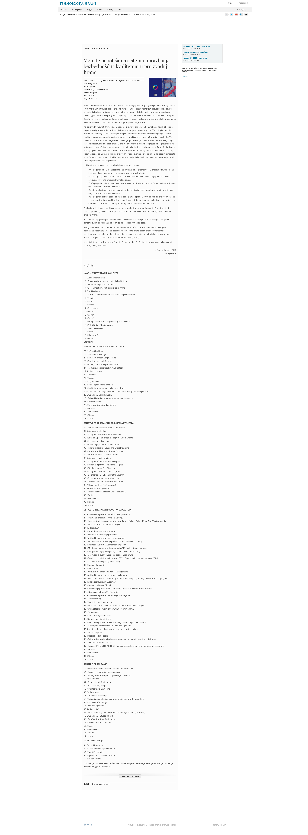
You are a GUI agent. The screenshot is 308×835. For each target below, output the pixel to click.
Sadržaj (185, 76)
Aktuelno (63, 9)
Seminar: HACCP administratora (196, 46)
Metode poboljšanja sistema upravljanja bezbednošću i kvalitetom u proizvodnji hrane (121, 14)
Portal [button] (216, 825)
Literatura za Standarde (76, 14)
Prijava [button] (230, 3)
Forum (121, 9)
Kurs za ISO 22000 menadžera (195, 52)
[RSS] (91, 824)
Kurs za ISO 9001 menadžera (195, 58)
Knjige (89, 9)
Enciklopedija (77, 9)
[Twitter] (88, 824)
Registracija (243, 3)
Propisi (99, 9)
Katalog (110, 9)
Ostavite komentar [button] (130, 776)
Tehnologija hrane (78, 4)
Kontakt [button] (222, 825)
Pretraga (240, 9)
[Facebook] (85, 824)
